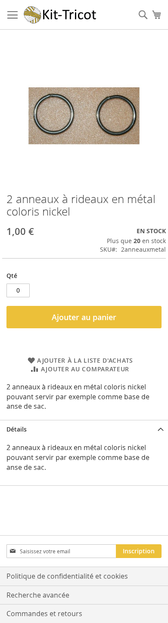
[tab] (84, 429)
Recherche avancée (37, 595)
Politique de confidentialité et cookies (67, 576)
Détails (16, 429)
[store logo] (60, 15)
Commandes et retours (44, 613)
